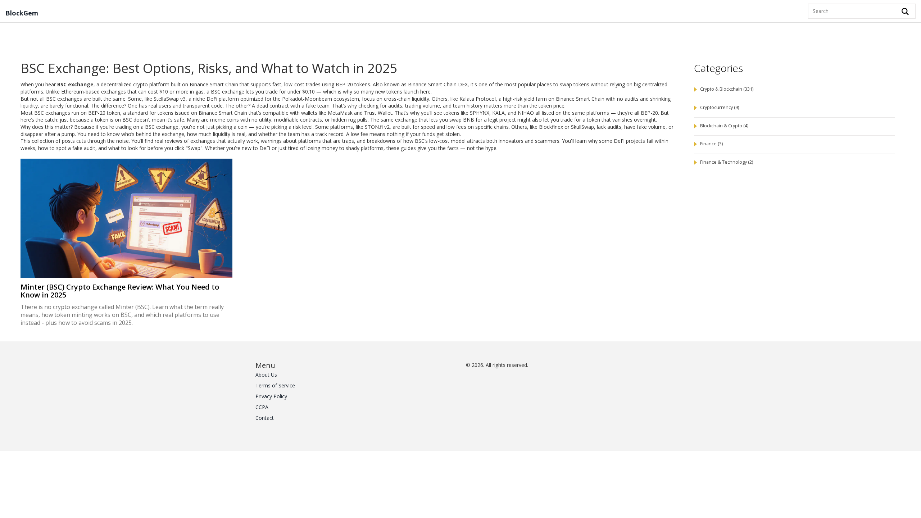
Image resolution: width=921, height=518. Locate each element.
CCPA (261, 407)
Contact (264, 417)
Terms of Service (275, 385)
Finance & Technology (726, 162)
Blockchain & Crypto (724, 126)
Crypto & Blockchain (726, 89)
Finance (711, 144)
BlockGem (21, 13)
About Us (266, 374)
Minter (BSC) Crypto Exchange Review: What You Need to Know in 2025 (120, 291)
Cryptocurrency (719, 107)
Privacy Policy (271, 396)
